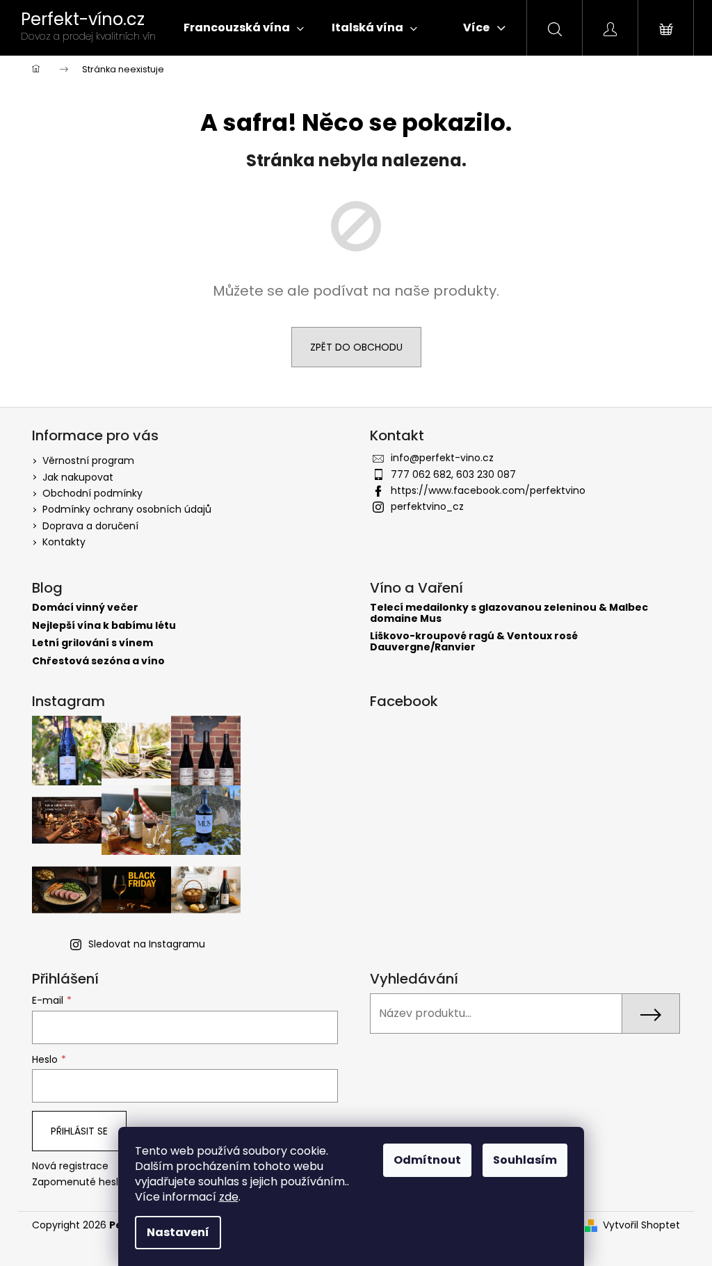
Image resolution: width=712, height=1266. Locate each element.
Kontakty (64, 542)
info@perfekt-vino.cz (442, 458)
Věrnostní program (88, 460)
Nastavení (178, 1232)
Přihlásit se (79, 1131)
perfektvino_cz (427, 506)
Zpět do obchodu (356, 347)
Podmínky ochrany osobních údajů (126, 509)
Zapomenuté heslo (78, 1182)
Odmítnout (427, 1160)
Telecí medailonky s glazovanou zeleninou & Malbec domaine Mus (509, 613)
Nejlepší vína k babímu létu (104, 625)
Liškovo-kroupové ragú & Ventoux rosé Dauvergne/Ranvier (474, 641)
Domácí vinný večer (85, 607)
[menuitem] (244, 28)
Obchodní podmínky (92, 493)
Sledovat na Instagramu (146, 944)
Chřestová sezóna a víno (98, 661)
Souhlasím (525, 1160)
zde (228, 1197)
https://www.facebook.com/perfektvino (488, 490)
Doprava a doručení (90, 526)
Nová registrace (70, 1166)
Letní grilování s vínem (92, 643)
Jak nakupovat (77, 477)
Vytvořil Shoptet (641, 1225)
